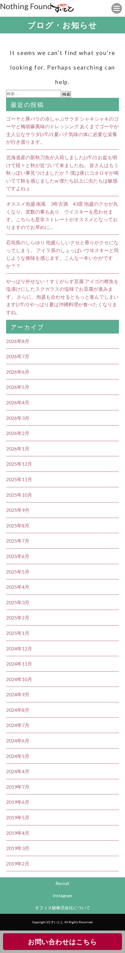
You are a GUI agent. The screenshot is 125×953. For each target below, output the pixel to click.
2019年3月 (17, 848)
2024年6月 (17, 740)
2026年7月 (17, 356)
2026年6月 (17, 372)
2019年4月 (17, 833)
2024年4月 (17, 771)
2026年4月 (17, 402)
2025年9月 (17, 510)
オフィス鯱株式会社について (62, 907)
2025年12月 (19, 464)
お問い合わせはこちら (62, 942)
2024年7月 (17, 725)
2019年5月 (17, 817)
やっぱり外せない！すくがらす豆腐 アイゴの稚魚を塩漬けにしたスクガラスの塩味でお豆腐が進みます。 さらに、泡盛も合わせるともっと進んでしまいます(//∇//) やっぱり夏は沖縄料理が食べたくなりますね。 (62, 296)
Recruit (62, 883)
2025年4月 (17, 587)
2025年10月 (19, 495)
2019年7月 (17, 787)
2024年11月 (19, 664)
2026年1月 (17, 448)
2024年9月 (17, 694)
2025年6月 (17, 556)
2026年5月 (17, 387)
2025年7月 (17, 540)
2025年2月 (17, 617)
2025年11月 (19, 479)
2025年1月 (17, 633)
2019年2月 (17, 863)
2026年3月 (17, 418)
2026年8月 (17, 341)
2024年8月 (17, 710)
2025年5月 (17, 571)
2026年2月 (17, 433)
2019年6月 (17, 802)
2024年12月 (19, 648)
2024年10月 (19, 679)
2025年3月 (17, 602)
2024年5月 (17, 756)
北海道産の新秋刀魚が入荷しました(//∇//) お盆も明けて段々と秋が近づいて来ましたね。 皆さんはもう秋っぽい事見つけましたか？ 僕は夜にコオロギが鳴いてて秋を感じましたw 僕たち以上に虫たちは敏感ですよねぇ (62, 172)
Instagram (62, 895)
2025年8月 (17, 525)
